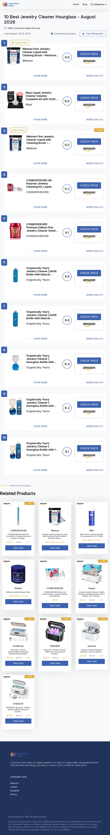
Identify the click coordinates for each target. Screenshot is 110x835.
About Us (14, 783)
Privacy (13, 794)
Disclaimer (14, 790)
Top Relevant (94, 33)
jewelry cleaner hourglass (20, 486)
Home (76, 4)
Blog (84, 4)
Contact (13, 787)
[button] (67, 75)
